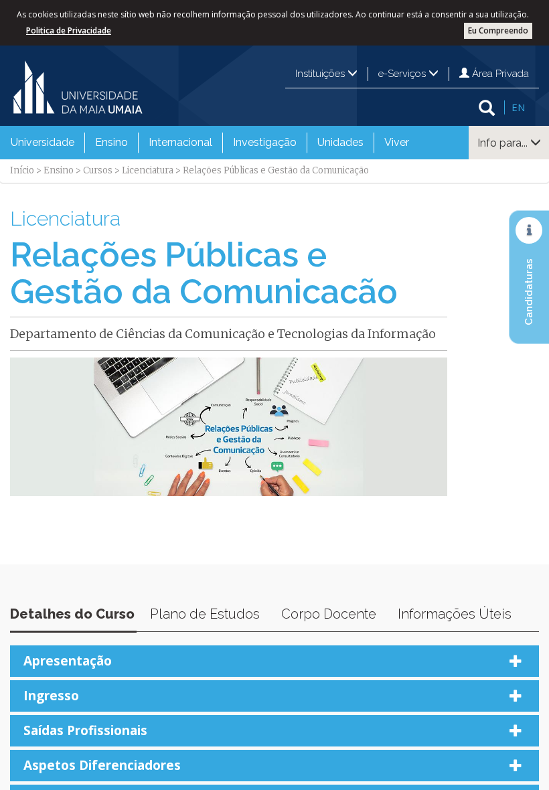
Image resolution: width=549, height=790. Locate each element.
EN (518, 107)
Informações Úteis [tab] (455, 614)
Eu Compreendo (498, 30)
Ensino (111, 142)
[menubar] (210, 142)
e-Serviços (403, 74)
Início (22, 170)
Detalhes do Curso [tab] (72, 614)
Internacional (180, 142)
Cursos (97, 170)
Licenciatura (147, 170)
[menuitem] (42, 142)
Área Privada (499, 74)
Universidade (42, 142)
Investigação (265, 142)
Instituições (321, 74)
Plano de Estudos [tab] (205, 614)
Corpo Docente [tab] (328, 614)
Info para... (503, 143)
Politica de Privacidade (68, 30)
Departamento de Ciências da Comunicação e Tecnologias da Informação (223, 333)
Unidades (340, 142)
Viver (396, 142)
